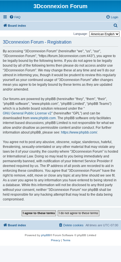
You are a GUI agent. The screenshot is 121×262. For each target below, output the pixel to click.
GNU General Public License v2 (27, 113)
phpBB (45, 235)
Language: (80, 33)
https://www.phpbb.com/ (79, 132)
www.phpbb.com (43, 118)
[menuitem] (15, 17)
